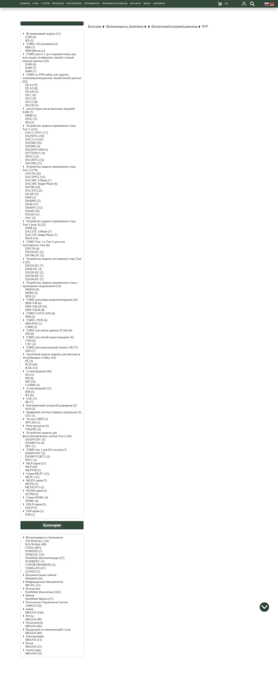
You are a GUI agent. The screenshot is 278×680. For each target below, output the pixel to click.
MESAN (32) (33, 653)
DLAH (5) (31, 91)
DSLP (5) (31, 507)
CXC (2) (30, 344)
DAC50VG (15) (35, 176)
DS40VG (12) (34, 207)
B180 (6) (30, 64)
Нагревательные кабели (41, 575)
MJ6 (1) (30, 47)
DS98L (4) (31, 500)
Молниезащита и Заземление (44, 537)
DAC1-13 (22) (34, 139)
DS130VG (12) (34, 159)
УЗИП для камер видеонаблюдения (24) (52, 299)
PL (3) (29, 361)
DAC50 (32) (33, 173)
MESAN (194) (34, 612)
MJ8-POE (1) (33, 323)
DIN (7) (30, 350)
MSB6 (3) (31, 292)
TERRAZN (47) (35, 568)
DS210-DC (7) (34, 265)
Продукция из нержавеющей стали (48, 629)
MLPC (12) (32, 477)
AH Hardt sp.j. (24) (37, 540)
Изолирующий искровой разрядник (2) (51, 405)
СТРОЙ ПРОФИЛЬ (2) (40, 564)
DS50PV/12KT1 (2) (37, 456)
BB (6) (29, 378)
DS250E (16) (33, 142)
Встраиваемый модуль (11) (43, 33)
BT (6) (29, 395)
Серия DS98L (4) (37, 497)
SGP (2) (30, 408)
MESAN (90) (33, 619)
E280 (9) (30, 37)
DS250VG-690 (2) (36, 149)
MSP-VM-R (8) (34, 309)
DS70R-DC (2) (34, 255)
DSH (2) (30, 197)
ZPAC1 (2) (32, 156)
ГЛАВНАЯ (25, 3)
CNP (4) (30, 340)
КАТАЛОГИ (135, 3)
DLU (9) (30, 98)
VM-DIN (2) (33, 429)
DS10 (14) (31, 238)
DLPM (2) (31, 494)
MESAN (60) (33, 626)
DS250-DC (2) (34, 252)
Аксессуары (33, 650)
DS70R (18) (32, 187)
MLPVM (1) (33, 470)
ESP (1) (30, 514)
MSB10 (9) (32, 289)
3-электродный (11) (38, 388)
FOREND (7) (33, 551)
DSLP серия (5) (36, 504)
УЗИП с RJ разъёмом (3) (41, 43)
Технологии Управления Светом (47, 602)
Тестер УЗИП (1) (37, 419)
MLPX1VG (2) (34, 487)
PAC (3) (30, 217)
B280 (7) (30, 67)
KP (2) (29, 40)
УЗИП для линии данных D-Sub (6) (49, 330)
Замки (29, 609)
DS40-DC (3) (33, 269)
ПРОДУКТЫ (58, 3)
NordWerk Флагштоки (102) (43, 592)
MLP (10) (31, 466)
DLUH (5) (31, 105)
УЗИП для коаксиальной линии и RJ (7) (52, 347)
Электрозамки (35, 636)
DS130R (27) (33, 163)
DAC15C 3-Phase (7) (38, 231)
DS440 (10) (32, 211)
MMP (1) (30, 115)
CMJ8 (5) (31, 327)
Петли (30, 615)
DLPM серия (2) (36, 490)
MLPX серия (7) (36, 480)
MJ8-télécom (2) (35, 50)
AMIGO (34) (33, 605)
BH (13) (30, 381)
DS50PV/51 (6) (34, 442)
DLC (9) (30, 95)
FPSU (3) (31, 119)
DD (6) (29, 333)
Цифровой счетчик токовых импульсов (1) (53, 412)
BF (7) (29, 402)
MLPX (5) (31, 483)
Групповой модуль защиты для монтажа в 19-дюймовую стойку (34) (51, 356)
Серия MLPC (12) (37, 473)
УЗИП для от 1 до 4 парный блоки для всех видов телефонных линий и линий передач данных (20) (49, 57)
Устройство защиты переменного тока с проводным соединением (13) (50, 284)
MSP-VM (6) (33, 303)
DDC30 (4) (32, 248)
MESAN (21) (33, 646)
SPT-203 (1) (32, 422)
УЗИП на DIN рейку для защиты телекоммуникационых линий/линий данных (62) (52, 78)
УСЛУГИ (45, 3)
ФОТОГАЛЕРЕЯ (73, 3)
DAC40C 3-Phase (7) (38, 180)
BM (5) (29, 391)
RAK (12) (31, 367)
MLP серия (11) (36, 463)
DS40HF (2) (32, 200)
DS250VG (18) (34, 136)
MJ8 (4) (30, 316)
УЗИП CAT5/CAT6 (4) (40, 313)
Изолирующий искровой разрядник (174, 26)
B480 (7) (30, 71)
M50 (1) (30, 296)
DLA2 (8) (31, 88)
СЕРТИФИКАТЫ (92, 3)
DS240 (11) (32, 214)
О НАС (35, 3)
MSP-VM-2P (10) (36, 306)
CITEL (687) (33, 547)
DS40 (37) (31, 204)
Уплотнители (34, 622)
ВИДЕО (147, 3)
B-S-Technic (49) (35, 544)
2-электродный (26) (38, 371)
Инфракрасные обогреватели (44, 581)
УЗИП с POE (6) (36, 320)
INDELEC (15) (34, 554)
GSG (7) (31, 398)
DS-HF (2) (31, 194)
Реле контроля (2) (37, 425)
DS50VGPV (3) (35, 439)
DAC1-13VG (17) (36, 132)
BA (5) (29, 374)
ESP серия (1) (34, 511)
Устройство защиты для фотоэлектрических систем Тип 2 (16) (47, 434)
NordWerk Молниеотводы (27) (44, 557)
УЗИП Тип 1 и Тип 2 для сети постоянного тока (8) (44, 243)
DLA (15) (31, 84)
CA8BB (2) (32, 385)
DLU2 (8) (31, 101)
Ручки (29, 643)
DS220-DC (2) (34, 272)
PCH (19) (31, 364)
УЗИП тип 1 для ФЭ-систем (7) (46, 449)
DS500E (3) (32, 146)
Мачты (30, 595)
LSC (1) (30, 415)
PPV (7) (30, 446)
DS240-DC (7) (34, 279)
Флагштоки (33, 588)
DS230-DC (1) (34, 275)
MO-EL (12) (32, 585)
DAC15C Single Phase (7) (41, 234)
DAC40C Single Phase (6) (41, 183)
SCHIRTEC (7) (34, 561)
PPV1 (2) (31, 460)
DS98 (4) (30, 228)
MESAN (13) (33, 639)
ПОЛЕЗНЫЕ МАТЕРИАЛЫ (114, 3)
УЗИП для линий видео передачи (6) (50, 337)
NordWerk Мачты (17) (39, 598)
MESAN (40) (33, 633)
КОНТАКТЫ (159, 3)
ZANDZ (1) (32, 571)
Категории (95, 26)
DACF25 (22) (33, 190)
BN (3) (29, 122)
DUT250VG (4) (35, 153)
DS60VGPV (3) (35, 453)
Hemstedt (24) (33, 578)
